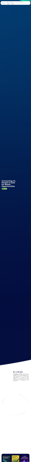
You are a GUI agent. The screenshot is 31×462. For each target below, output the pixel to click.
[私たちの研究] (29, 227)
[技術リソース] (29, 229)
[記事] (29, 234)
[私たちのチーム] (29, 236)
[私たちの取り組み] (29, 225)
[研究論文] (29, 232)
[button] (8, 2)
